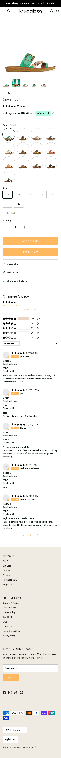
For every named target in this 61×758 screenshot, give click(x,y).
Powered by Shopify (29, 747)
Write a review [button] (30, 309)
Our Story (7, 561)
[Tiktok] (16, 692)
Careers (6, 575)
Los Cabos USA (10, 579)
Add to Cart (30, 241)
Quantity (7, 220)
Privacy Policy (9, 635)
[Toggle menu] (3, 10)
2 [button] (23, 534)
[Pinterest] (21, 692)
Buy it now (30, 251)
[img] (18, 353)
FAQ (5, 621)
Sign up (11, 678)
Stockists (6, 570)
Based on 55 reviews (12, 305)
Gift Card (7, 565)
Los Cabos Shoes (15, 747)
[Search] (10, 10)
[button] (10, 106)
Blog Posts (7, 584)
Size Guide (8, 617)
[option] (30, 46)
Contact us (7, 626)
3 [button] (30, 534)
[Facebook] (4, 692)
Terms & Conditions (11, 630)
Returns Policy (9, 612)
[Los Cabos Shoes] (30, 11)
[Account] (50, 10)
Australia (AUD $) (12, 729)
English (8, 739)
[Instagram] (10, 692)
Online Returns (9, 607)
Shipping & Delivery (11, 603)
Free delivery (12, 3)
